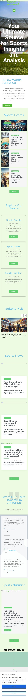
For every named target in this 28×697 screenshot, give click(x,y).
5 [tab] (16, 637)
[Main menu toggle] (14, 10)
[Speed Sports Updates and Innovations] (14, 408)
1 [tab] (10, 637)
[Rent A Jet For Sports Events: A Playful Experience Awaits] (5, 158)
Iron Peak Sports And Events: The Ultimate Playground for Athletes (17, 141)
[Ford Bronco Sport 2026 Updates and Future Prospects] (14, 369)
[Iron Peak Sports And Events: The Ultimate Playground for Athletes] (5, 140)
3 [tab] (13, 637)
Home (14, 669)
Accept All (14, 686)
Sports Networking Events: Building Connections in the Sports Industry (17, 178)
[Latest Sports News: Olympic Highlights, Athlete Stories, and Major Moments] (6, 443)
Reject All (14, 694)
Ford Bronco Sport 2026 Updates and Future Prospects (13, 384)
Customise (14, 690)
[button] (25, 315)
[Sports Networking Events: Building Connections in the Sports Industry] (5, 177)
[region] (14, 684)
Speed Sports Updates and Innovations (10, 423)
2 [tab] (12, 637)
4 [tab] (14, 637)
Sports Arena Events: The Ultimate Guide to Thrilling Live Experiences (13, 335)
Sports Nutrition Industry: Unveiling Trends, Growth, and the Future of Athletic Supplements (17, 616)
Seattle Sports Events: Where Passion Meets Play (13, 126)
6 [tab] (17, 637)
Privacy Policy (14, 671)
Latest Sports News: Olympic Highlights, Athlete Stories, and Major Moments (13, 453)
